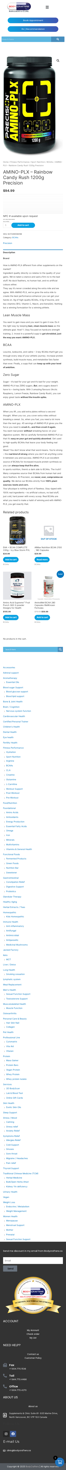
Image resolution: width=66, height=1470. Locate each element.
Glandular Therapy (12, 896)
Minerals (10, 840)
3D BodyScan (13, 1088)
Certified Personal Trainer (15, 721)
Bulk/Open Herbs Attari (17, 1182)
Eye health (8, 737)
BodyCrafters (32, 1466)
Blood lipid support (15, 696)
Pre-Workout (12, 797)
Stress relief (12, 1126)
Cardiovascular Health (14, 716)
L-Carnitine (11, 784)
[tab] (33, 252)
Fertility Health (10, 742)
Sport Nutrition (38, 162)
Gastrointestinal (11, 878)
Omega (9, 830)
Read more (42, 559)
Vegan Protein (13, 1070)
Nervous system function (18, 711)
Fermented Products (16, 858)
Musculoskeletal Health (14, 1004)
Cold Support (12, 1145)
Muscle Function (14, 1008)
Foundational (9, 808)
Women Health (10, 1216)
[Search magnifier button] (60, 649)
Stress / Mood (10, 1118)
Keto (5, 955)
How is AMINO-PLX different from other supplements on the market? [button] (32, 267)
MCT (8, 959)
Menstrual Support (15, 1225)
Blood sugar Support (13, 687)
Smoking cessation (15, 974)
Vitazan (10, 1051)
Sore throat (11, 1153)
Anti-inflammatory (15, 926)
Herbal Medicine (14, 1178)
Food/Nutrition (10, 803)
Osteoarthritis (9, 1013)
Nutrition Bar (12, 868)
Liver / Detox (9, 964)
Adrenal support (11, 673)
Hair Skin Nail (12, 1023)
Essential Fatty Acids (16, 826)
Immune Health (10, 922)
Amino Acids (12, 812)
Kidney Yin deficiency (16, 1186)
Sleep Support (10, 1112)
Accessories (9, 667)
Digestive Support (15, 886)
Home (5, 162)
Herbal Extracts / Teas (14, 907)
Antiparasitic (12, 940)
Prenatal (10, 1234)
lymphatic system (12, 979)
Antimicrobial (12, 935)
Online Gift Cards (14, 1098)
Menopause (12, 1220)
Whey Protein (12, 1074)
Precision (7, 243)
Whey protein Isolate (16, 1079)
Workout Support (14, 789)
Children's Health (11, 727)
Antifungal (11, 930)
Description (9, 252)
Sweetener (11, 872)
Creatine (10, 775)
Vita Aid (10, 1046)
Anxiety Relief (13, 1131)
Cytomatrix (11, 1041)
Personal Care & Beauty (15, 1018)
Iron (8, 835)
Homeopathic (9, 912)
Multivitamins (12, 844)
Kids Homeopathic (15, 916)
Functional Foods (11, 854)
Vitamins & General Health (19, 849)
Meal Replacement (12, 984)
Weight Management (16, 1211)
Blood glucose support (17, 691)
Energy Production (15, 821)
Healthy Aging (10, 902)
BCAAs (50, 162)
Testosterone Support (17, 998)
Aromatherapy (10, 678)
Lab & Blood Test (14, 1093)
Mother (9, 1230)
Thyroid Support (11, 1168)
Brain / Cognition (11, 707)
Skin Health (8, 1103)
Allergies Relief (13, 1140)
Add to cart (23, 225)
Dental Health (10, 732)
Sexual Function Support (18, 994)
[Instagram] (6, 1434)
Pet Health (8, 1032)
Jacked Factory (10, 950)
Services (7, 1084)
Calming (10, 1122)
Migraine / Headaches (17, 1158)
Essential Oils (12, 682)
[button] (47, 7)
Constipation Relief (15, 882)
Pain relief (11, 1163)
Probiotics (11, 891)
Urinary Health (10, 1192)
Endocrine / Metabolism (17, 1206)
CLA (8, 770)
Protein (6, 1056)
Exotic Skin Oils (13, 1107)
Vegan (6, 1197)
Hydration (11, 752)
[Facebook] (13, 1434)
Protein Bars (12, 1065)
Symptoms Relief (11, 1136)
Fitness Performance (19, 162)
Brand (6, 258)
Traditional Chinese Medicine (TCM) (20, 1173)
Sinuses (10, 1149)
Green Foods (12, 863)
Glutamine (11, 779)
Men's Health (9, 990)
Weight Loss (9, 1202)
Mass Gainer (12, 1060)
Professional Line (11, 1037)
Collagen (10, 1027)
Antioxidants (12, 817)
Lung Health (9, 970)
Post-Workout (12, 793)
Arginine (10, 761)
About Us (10, 1397)
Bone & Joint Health (13, 701)
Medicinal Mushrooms (17, 945)
